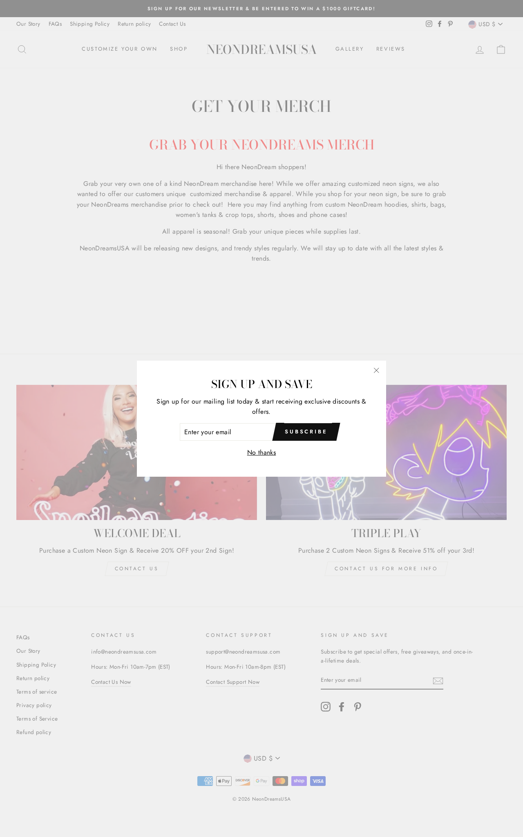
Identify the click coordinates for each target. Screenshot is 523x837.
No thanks (261, 452)
